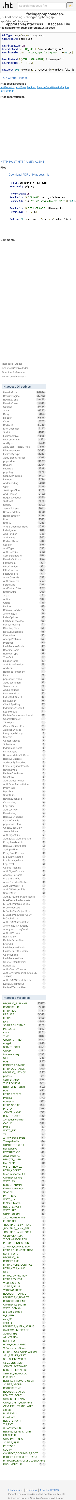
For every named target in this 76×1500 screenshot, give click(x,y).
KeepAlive (24, 635)
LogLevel (24, 863)
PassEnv (24, 791)
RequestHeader (24, 497)
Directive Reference (13, 372)
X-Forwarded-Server (24, 1348)
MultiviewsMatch (24, 856)
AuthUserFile (24, 551)
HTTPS (24, 1017)
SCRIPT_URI (24, 1340)
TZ (24, 1134)
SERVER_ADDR (24, 1079)
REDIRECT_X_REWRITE (24, 1297)
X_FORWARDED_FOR (24, 1239)
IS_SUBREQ (24, 1221)
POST (24, 1061)
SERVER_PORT (24, 1047)
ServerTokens (24, 508)
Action (24, 599)
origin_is (24, 1322)
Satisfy (24, 504)
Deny (24, 414)
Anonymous (24, 613)
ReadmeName (24, 649)
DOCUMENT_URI (22, 1464)
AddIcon (24, 668)
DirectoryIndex (24, 450)
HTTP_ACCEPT (24, 1170)
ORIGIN (24, 1050)
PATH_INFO (24, 1195)
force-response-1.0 (24, 1173)
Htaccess (31, 1490)
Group (24, 602)
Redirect (31, 87)
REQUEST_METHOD (24, 1072)
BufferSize (24, 965)
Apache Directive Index (15, 367)
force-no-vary (24, 1054)
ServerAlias (24, 893)
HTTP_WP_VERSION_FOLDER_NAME (24, 1461)
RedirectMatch (24, 515)
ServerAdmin (24, 831)
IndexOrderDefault (24, 707)
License (22, 77)
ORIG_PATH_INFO (24, 1438)
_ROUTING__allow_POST (24, 1232)
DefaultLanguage (24, 631)
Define (24, 606)
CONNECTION (24, 1213)
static (24, 1032)
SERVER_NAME (24, 1112)
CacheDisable (24, 820)
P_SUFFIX (24, 1315)
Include (24, 479)
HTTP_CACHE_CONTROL (24, 1264)
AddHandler (24, 533)
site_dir (24, 1409)
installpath (24, 1417)
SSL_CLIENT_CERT (24, 1362)
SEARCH (24, 1192)
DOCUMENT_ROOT (24, 1086)
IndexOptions (24, 617)
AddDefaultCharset (24, 457)
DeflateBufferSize (24, 940)
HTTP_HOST (8, 161)
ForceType (24, 584)
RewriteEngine (60, 87)
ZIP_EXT (24, 1424)
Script (24, 432)
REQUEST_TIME (24, 1388)
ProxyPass (24, 787)
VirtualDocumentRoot (24, 526)
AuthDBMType (24, 932)
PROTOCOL (24, 1446)
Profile (24, 1126)
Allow (24, 410)
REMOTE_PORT (24, 1420)
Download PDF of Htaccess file (29, 174)
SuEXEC (24, 976)
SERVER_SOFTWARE (24, 1366)
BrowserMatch (24, 512)
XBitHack (24, 722)
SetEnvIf (24, 501)
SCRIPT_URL (24, 1253)
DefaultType (24, 751)
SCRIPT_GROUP (24, 1384)
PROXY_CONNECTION (24, 1242)
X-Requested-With (24, 1119)
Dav (24, 675)
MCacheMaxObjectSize (24, 911)
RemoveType (24, 653)
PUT (24, 1090)
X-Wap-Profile (24, 1141)
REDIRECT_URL (24, 1261)
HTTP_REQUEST (24, 1279)
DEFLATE (24, 1014)
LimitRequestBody (24, 646)
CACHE (24, 1123)
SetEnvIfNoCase (24, 475)
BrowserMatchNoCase (24, 755)
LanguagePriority (24, 733)
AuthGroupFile (24, 581)
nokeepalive (24, 1148)
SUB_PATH (24, 1449)
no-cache (24, 1101)
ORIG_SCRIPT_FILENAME (24, 1402)
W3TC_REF (24, 1210)
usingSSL (24, 1319)
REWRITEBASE (24, 1152)
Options (24, 406)
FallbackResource (24, 620)
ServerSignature (24, 555)
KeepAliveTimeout (24, 983)
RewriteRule (7, 91)
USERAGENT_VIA (24, 1235)
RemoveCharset (24, 758)
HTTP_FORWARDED (24, 1344)
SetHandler (24, 591)
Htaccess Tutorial (12, 363)
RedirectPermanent (24, 671)
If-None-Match (24, 1203)
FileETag (24, 468)
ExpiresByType (24, 454)
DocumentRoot (24, 693)
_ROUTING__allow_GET (24, 1228)
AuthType (24, 548)
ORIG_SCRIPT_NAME (24, 1398)
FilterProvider (24, 566)
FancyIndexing (24, 624)
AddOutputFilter (24, 588)
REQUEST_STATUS (24, 1391)
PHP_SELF (24, 1377)
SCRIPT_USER (24, 1442)
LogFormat (24, 805)
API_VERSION (24, 1337)
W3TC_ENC (24, 1130)
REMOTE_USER (24, 1159)
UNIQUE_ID (24, 1435)
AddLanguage (24, 689)
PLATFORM (24, 1413)
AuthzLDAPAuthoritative (24, 838)
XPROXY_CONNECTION (24, 1246)
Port (24, 519)
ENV (24, 1021)
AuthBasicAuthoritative (24, 784)
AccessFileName (24, 874)
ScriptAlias (24, 795)
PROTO (24, 1108)
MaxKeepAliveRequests (24, 900)
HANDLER (24, 1163)
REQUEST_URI (24, 1007)
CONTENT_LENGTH (24, 1304)
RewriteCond (44, 87)
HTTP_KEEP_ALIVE (24, 1268)
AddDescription (24, 682)
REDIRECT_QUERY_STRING (24, 1326)
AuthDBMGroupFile (24, 889)
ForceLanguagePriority (24, 766)
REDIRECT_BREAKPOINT (24, 1431)
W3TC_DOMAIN (24, 1308)
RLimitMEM (24, 936)
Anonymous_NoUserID (24, 925)
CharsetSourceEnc (24, 726)
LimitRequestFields (24, 947)
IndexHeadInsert (24, 747)
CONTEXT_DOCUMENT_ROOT (24, 1453)
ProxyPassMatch (24, 842)
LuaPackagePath (24, 860)
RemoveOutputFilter (24, 845)
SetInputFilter (24, 849)
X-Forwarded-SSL (24, 1427)
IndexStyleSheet (24, 697)
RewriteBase (24, 403)
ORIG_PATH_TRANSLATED (24, 1406)
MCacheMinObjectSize (24, 903)
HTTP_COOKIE (24, 1105)
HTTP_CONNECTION (24, 1275)
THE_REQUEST (24, 1083)
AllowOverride (24, 577)
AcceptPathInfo (24, 639)
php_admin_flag (24, 824)
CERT (24, 1271)
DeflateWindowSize (24, 987)
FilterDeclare (24, 573)
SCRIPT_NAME (24, 1286)
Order (24, 421)
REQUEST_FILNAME (24, 1293)
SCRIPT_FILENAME (24, 1025)
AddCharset (24, 493)
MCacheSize (24, 918)
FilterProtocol (24, 570)
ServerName (24, 686)
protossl (24, 1076)
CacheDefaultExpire (24, 961)
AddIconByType (24, 729)
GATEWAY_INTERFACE (24, 1329)
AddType (21, 87)
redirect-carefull (24, 1311)
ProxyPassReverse (24, 853)
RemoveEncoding (24, 816)
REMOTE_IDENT (24, 1395)
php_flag (24, 472)
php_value (24, 461)
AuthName (24, 537)
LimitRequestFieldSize (24, 951)
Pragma (24, 1097)
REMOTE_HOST (24, 1206)
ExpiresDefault (24, 439)
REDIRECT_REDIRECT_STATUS (24, 1456)
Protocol (24, 642)
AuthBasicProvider (24, 664)
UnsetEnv (24, 776)
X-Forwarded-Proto (24, 1137)
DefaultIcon (24, 700)
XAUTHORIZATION (24, 1217)
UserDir (24, 737)
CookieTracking (24, 867)
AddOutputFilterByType (24, 446)
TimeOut (24, 657)
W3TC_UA (24, 1199)
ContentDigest (24, 740)
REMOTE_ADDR (24, 1115)
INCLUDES (24, 1028)
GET (24, 1057)
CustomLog (24, 802)
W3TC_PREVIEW (24, 1166)
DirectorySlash (24, 628)
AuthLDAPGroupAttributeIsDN (24, 972)
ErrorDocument (24, 428)
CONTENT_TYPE (24, 1177)
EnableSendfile (24, 878)
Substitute (24, 744)
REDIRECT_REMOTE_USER (24, 1380)
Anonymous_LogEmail (24, 929)
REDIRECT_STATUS (24, 1065)
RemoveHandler (24, 610)
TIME (24, 1036)
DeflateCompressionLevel (24, 715)
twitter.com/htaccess (14, 376)
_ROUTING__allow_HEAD (24, 1224)
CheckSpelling (24, 704)
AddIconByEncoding (24, 762)
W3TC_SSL (24, 1181)
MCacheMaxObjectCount (24, 914)
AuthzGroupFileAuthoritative (24, 896)
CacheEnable (24, 954)
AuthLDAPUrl (24, 809)
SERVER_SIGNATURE (24, 1369)
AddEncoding (13, 17)
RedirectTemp (24, 541)
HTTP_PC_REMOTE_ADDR (24, 1250)
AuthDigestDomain (24, 871)
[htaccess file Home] (8, 5)
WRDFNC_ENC (24, 1282)
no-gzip (24, 1043)
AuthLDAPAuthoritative (24, 922)
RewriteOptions (24, 559)
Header (24, 417)
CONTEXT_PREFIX (24, 1144)
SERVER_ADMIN (24, 1184)
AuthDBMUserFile (24, 885)
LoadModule (24, 711)
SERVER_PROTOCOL (24, 1373)
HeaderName (24, 660)
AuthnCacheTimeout (24, 969)
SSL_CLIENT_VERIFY (24, 1359)
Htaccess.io (15, 1490)
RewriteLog (24, 813)
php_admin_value (24, 678)
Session (24, 544)
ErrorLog (24, 943)
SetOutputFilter (24, 490)
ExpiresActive (24, 435)
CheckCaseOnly (24, 827)
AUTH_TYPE (24, 1333)
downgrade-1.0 (24, 1155)
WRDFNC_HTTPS (24, 1290)
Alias (24, 595)
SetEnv (24, 522)
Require (24, 464)
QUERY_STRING (24, 1039)
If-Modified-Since (24, 1188)
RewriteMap (24, 769)
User (24, 486)
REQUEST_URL (24, 1257)
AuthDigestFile (24, 834)
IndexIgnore (24, 530)
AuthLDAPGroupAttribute (24, 980)
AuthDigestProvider (24, 780)
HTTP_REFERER (24, 1094)
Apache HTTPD (49, 1490)
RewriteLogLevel (24, 798)
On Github (10, 77)
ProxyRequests (24, 907)
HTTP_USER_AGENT (31, 161)
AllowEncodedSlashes (24, 882)
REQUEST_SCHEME (24, 1300)
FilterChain (24, 562)
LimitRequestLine (24, 958)
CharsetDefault (24, 718)
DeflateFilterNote (24, 773)
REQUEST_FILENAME (24, 1003)
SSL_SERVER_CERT (24, 1355)
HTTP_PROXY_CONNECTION (24, 1351)
